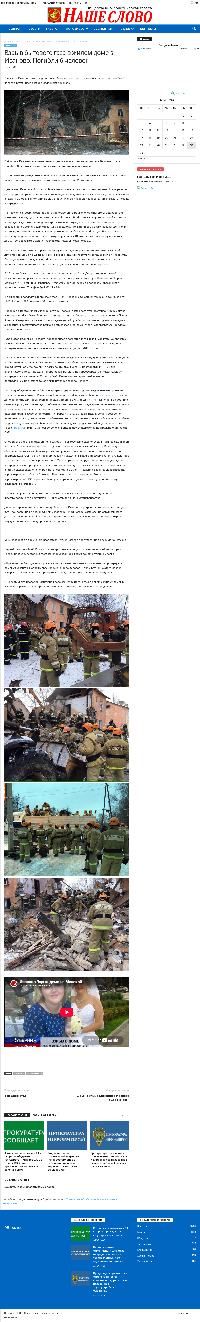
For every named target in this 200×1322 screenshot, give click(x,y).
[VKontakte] (197, 3)
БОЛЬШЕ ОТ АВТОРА (44, 1115)
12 (158, 130)
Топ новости (144, 1244)
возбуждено (106, 394)
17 (141, 138)
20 (166, 138)
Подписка (126, 29)
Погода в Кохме (168, 45)
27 (166, 145)
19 (158, 138)
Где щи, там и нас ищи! (154, 177)
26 (158, 145)
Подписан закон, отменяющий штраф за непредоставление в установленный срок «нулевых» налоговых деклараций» (63, 1161)
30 (191, 145)
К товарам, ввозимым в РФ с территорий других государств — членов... (110, 1231)
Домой (7, 41)
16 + (87, 2)
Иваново (19, 1073)
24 (141, 145)
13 (166, 130)
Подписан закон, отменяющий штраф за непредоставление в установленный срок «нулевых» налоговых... (109, 1254)
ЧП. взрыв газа (34, 1073)
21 (174, 138)
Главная (14, 29)
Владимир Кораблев (149, 181)
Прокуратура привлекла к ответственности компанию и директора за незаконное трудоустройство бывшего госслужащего (109, 1159)
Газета (51, 29)
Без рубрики (144, 1249)
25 (150, 145)
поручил (19, 427)
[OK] (192, 2)
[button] (194, 29)
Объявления (102, 29)
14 (174, 130)
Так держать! (15, 1095)
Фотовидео (75, 29)
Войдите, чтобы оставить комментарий (29, 1186)
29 (183, 145)
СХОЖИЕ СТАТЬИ (17, 1115)
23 (191, 138)
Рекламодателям (54, 2)
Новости (33, 29)
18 (150, 138)
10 (141, 130)
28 (174, 145)
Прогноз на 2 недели (189, 49)
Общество (143, 1238)
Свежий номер (145, 1255)
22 (183, 138)
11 (150, 130)
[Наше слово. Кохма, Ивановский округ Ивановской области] (100, 15)
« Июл (141, 158)
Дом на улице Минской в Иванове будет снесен (103, 1098)
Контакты (75, 2)
